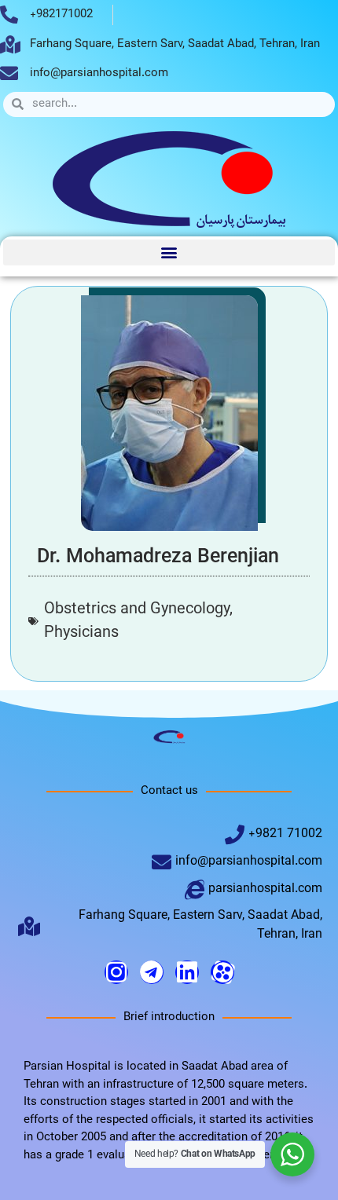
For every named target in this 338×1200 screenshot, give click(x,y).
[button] (169, 252)
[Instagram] (116, 972)
